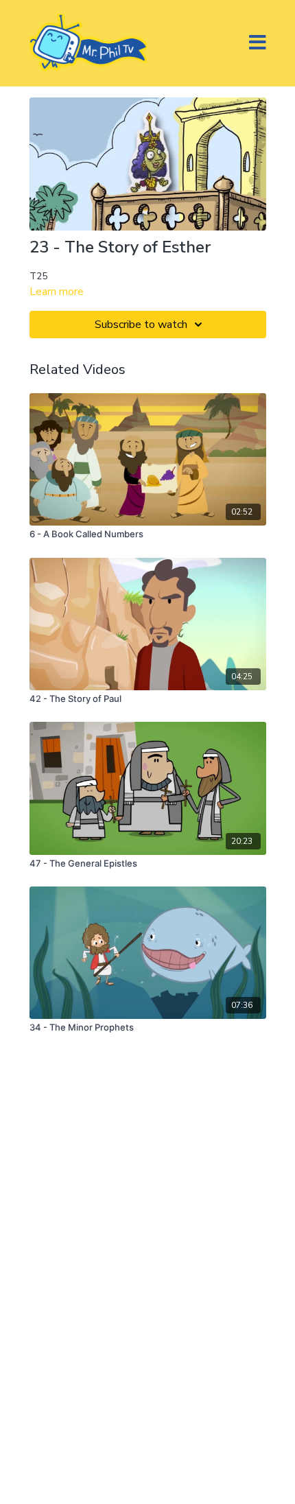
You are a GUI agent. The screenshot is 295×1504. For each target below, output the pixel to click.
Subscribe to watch (141, 324)
